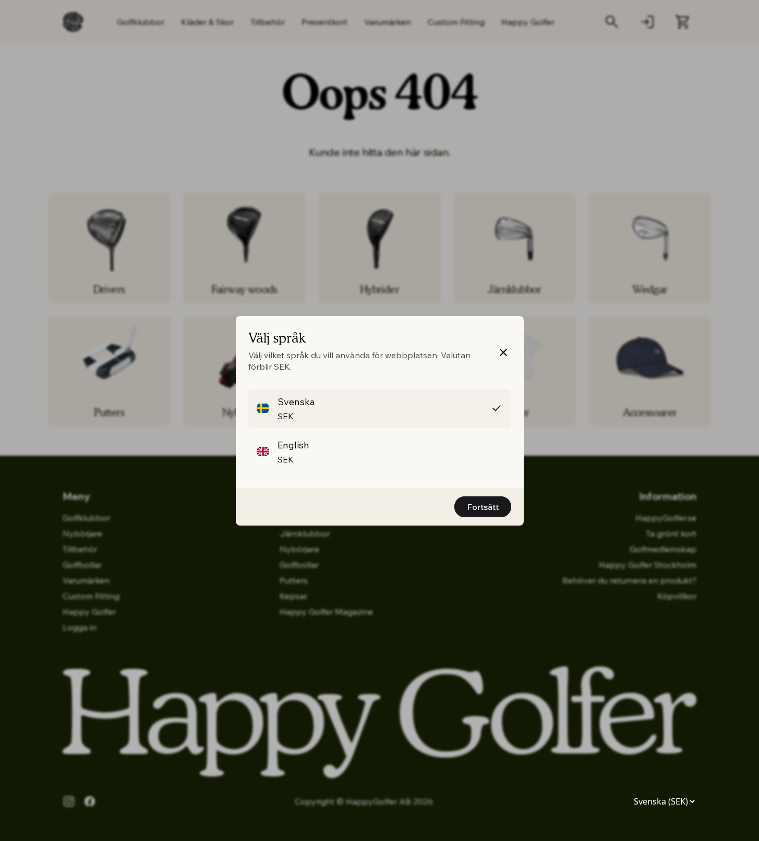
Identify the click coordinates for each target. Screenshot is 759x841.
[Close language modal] (503, 352)
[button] (379, 408)
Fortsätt (483, 507)
